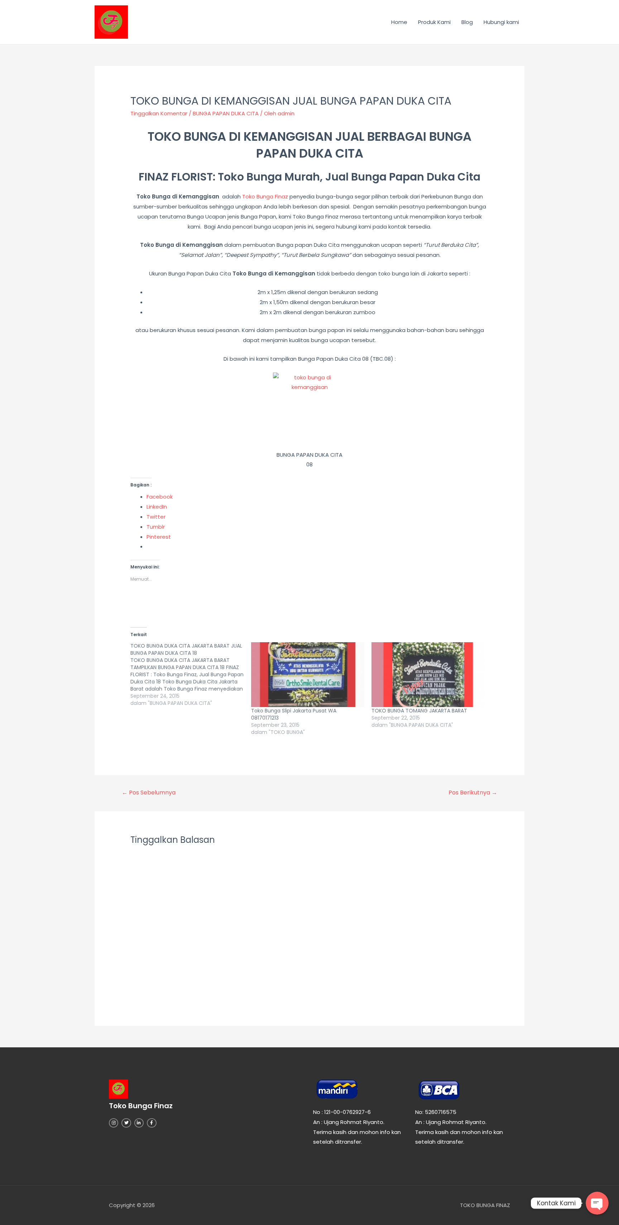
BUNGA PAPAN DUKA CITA (226, 113)
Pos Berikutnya (472, 792)
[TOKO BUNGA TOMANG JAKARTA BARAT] (428, 674)
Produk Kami (434, 22)
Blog (467, 22)
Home (399, 22)
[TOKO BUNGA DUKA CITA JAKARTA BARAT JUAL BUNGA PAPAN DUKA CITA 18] (190, 674)
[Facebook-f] (151, 1123)
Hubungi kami (501, 22)
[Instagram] (113, 1123)
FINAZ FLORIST (176, 176)
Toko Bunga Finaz (265, 196)
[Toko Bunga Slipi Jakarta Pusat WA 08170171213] (308, 674)
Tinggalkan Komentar (158, 113)
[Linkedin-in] (139, 1123)
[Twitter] (126, 1123)
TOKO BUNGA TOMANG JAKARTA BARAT (419, 710)
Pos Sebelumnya (149, 792)
